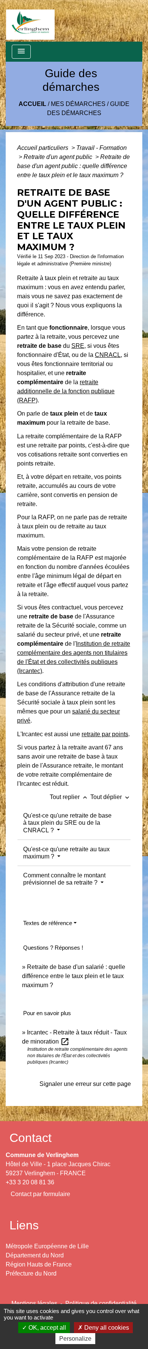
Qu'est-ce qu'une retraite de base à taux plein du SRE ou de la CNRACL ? (67, 822)
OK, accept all (46, 1327)
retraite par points (105, 734)
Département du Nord (35, 1255)
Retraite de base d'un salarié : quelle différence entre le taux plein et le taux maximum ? (73, 976)
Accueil (32, 104)
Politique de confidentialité (101, 1303)
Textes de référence (47, 923)
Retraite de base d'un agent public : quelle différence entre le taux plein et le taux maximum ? (73, 166)
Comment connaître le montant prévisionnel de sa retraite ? (64, 879)
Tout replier (69, 797)
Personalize (75, 1338)
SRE (77, 346)
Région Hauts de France (39, 1264)
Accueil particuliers (43, 148)
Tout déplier (110, 797)
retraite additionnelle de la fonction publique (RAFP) (66, 391)
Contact (30, 1138)
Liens (24, 1225)
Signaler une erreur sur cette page (85, 1084)
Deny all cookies (106, 1327)
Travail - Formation (101, 148)
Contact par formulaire (40, 1194)
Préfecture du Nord (31, 1273)
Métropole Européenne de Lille (47, 1246)
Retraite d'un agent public (59, 157)
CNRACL (108, 355)
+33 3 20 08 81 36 (30, 1182)
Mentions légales (34, 1303)
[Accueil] (30, 21)
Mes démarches (78, 104)
